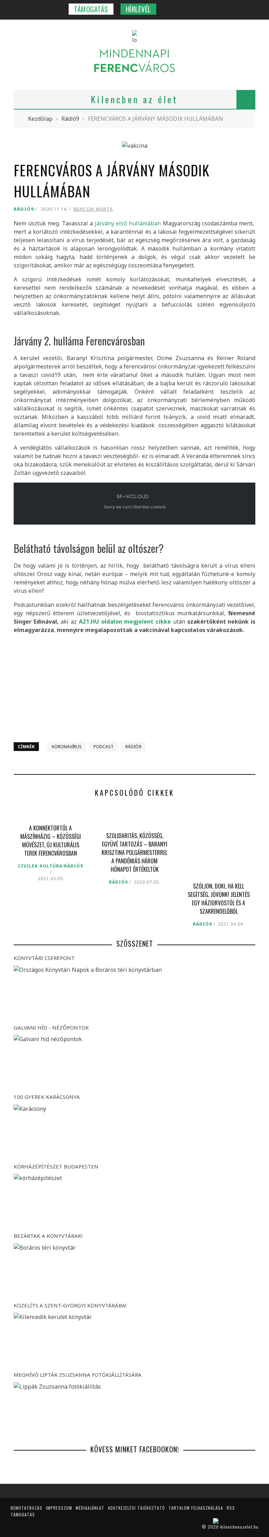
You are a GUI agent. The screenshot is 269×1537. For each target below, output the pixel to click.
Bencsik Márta (93, 209)
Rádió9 (24, 209)
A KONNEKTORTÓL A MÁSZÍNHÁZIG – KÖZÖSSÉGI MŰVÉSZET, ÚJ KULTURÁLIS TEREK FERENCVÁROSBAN (50, 840)
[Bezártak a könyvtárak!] (134, 1270)
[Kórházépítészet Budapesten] (134, 1201)
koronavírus (67, 747)
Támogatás (91, 9)
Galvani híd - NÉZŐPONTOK (51, 1027)
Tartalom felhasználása (195, 1508)
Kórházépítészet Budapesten (56, 1166)
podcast (103, 747)
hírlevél (138, 9)
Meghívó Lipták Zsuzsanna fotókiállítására (78, 1374)
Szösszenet (134, 943)
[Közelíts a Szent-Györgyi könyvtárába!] (134, 1340)
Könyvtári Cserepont (44, 957)
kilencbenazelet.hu (239, 1527)
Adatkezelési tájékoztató (136, 1508)
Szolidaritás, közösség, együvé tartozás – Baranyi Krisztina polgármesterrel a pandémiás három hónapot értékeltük (134, 852)
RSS (231, 1508)
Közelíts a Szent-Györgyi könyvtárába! (70, 1305)
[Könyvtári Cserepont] (134, 993)
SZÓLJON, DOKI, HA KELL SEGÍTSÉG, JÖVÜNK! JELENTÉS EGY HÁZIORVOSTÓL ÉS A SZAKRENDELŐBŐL (219, 898)
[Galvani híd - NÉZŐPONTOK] (134, 1062)
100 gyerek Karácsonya (47, 1096)
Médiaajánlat (90, 1508)
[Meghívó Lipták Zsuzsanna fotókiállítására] (134, 1409)
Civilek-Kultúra (40, 866)
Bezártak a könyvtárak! (48, 1235)
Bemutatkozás (26, 1508)
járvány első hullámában (128, 223)
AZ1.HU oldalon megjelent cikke (126, 621)
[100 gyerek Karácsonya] (134, 1131)
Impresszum (59, 1508)
